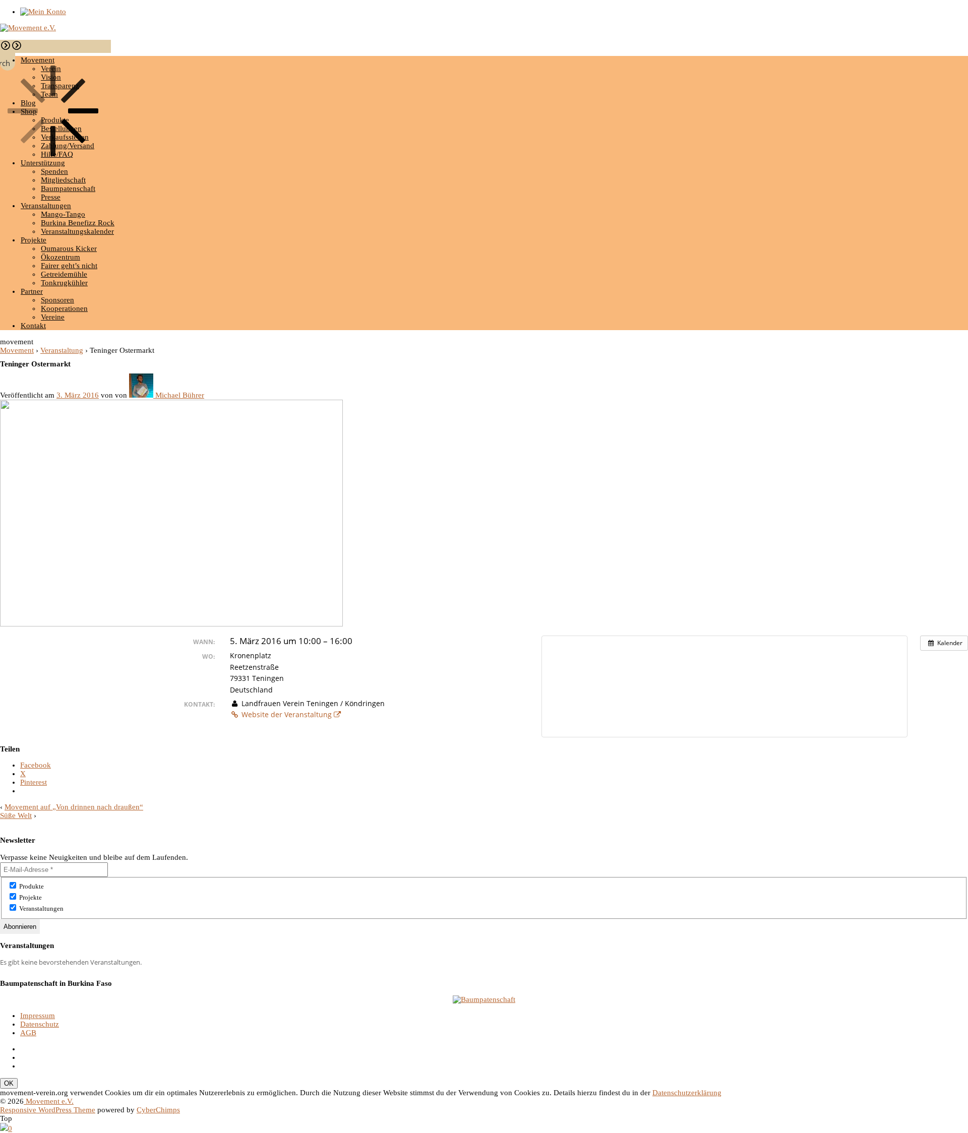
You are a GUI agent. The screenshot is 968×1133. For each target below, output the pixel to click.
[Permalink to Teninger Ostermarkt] (171, 624)
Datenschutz (39, 1024)
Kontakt (33, 326)
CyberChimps (158, 1110)
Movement (17, 350)
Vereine (53, 317)
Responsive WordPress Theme (47, 1110)
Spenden (54, 171)
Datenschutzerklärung (686, 1093)
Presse (50, 197)
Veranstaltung (61, 350)
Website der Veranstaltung (286, 714)
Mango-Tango (63, 214)
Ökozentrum (60, 257)
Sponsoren (57, 300)
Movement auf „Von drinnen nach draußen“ (74, 807)
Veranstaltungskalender (77, 231)
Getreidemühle (64, 274)
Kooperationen (64, 308)
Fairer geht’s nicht (69, 266)
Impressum (37, 1016)
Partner (32, 291)
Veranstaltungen (46, 206)
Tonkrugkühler (64, 283)
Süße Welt (16, 815)
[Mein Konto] (43, 12)
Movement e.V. (49, 1101)
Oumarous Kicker (69, 248)
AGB (28, 1033)
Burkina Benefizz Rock (77, 223)
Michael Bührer (179, 395)
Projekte (33, 240)
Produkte (31, 886)
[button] (5, 48)
